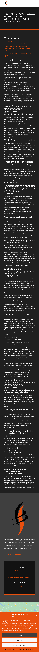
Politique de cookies (10, 649)
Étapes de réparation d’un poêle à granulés (17, 46)
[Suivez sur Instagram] (21, 586)
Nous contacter (14, 555)
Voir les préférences (19, 645)
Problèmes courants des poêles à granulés (17, 44)
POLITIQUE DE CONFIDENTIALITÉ (25, 649)
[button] (36, 615)
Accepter (19, 635)
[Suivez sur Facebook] (17, 586)
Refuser (19, 640)
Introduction (8, 41)
